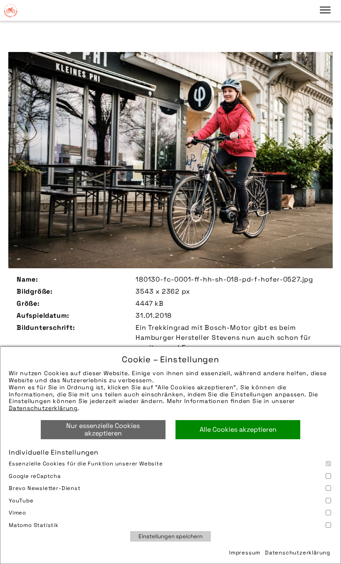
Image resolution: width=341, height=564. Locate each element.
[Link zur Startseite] (10, 10)
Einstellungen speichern (170, 536)
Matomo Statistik (34, 525)
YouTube (21, 500)
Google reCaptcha (35, 476)
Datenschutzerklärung (43, 408)
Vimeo (17, 512)
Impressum (244, 552)
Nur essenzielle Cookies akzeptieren (103, 429)
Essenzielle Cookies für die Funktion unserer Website (86, 463)
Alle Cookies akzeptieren (238, 429)
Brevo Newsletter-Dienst (45, 488)
